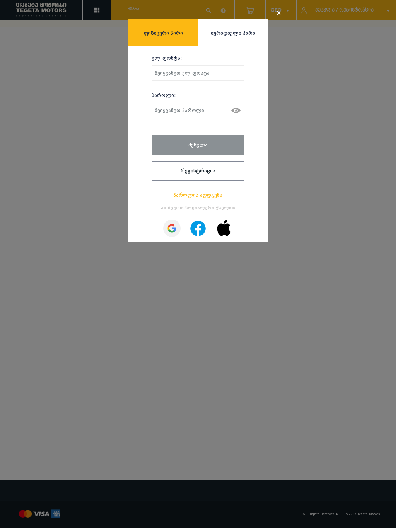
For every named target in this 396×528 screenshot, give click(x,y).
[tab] (163, 32)
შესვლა (198, 144)
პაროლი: (164, 95)
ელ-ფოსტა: (167, 58)
